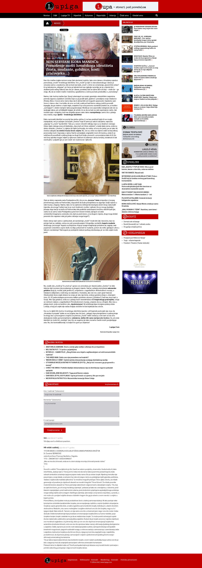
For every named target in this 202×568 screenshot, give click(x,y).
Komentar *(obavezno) (52, 400)
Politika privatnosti (129, 560)
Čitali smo (124, 15)
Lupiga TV (65, 15)
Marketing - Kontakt (109, 560)
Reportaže (101, 15)
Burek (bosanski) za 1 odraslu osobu (137, 224)
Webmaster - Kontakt (89, 560)
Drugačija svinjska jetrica (133, 227)
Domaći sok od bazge (131, 222)
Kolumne (89, 15)
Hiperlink (77, 15)
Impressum (72, 560)
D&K (55, 15)
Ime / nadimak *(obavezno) (54, 391)
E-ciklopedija (134, 233)
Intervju (112, 15)
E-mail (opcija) (49, 420)
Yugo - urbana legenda (132, 240)
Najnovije (128, 22)
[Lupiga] (62, 5)
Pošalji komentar (54, 430)
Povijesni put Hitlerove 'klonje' (134, 238)
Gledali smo (138, 15)
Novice (47, 15)
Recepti (129, 217)
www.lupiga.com (106, 562)
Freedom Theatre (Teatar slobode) (136, 243)
